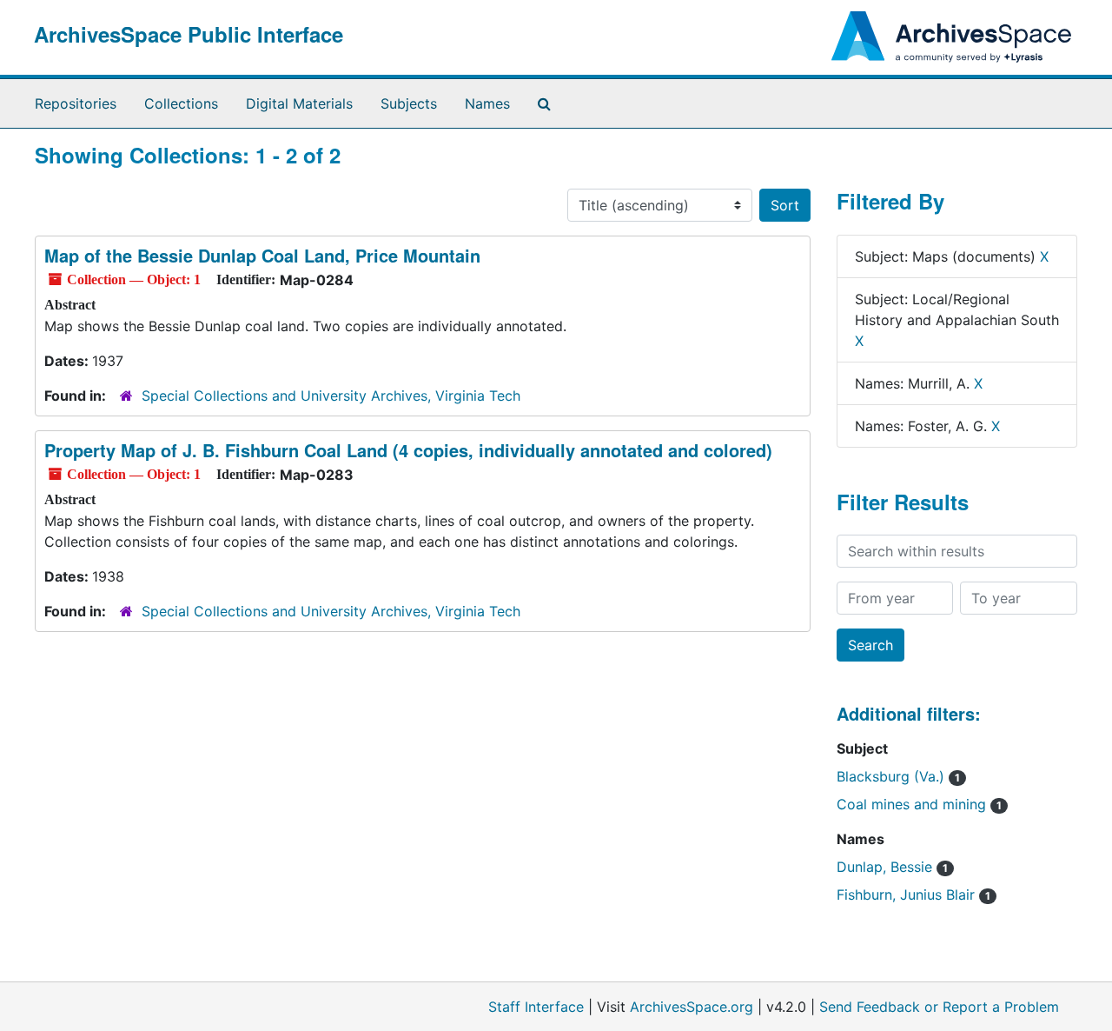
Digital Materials (299, 103)
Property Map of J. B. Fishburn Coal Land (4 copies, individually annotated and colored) (408, 449)
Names (487, 103)
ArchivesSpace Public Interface (188, 34)
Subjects (409, 103)
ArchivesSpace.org (691, 1006)
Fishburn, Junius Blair (913, 894)
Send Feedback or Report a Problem (939, 1006)
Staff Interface (536, 1006)
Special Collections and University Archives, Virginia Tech (331, 395)
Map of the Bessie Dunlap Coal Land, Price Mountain (262, 255)
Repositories (75, 103)
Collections (181, 103)
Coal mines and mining (919, 804)
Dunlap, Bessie (892, 866)
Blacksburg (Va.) (898, 776)
